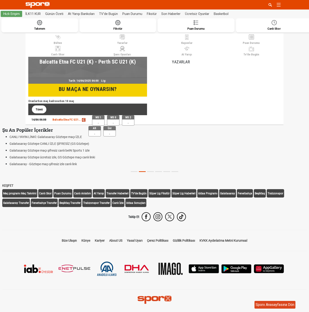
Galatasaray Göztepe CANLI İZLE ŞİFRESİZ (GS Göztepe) (49, 143)
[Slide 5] (174, 171)
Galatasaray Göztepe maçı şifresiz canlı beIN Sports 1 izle (50, 150)
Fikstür (152, 14)
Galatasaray (227, 193)
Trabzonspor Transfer (96, 203)
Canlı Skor (57, 54)
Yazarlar (122, 43)
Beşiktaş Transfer (70, 203)
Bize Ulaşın (69, 240)
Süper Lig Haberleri (183, 193)
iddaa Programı (207, 193)
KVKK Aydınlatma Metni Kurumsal (223, 240)
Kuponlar (187, 43)
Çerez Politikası (157, 240)
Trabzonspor (275, 193)
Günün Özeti (54, 14)
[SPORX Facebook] (146, 217)
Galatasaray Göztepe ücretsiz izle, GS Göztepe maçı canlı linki (52, 157)
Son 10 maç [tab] (66, 101)
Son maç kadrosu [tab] (48, 101)
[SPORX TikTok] (181, 217)
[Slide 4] (166, 171)
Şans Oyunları (122, 54)
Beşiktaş (260, 193)
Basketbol (221, 14)
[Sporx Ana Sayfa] (38, 5)
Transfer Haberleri (117, 193)
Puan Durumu (132, 14)
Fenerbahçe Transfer (44, 203)
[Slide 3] (158, 171)
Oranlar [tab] (33, 101)
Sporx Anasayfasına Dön (275, 304)
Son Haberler (171, 14)
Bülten (58, 43)
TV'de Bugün (108, 14)
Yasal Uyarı (135, 240)
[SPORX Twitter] (170, 217)
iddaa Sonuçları (135, 203)
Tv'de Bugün (251, 54)
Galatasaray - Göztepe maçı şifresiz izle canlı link (43, 164)
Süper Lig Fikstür (159, 193)
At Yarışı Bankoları (81, 14)
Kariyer (100, 240)
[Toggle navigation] (278, 5)
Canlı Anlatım (82, 193)
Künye (85, 240)
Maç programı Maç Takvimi (19, 193)
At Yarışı (186, 54)
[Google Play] (236, 268)
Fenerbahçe (245, 193)
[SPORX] (154, 299)
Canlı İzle (118, 203)
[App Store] (204, 268)
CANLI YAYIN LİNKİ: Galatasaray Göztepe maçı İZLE (46, 137)
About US (115, 240)
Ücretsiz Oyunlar (197, 14)
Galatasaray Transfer (16, 203)
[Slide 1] (142, 171)
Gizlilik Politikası (184, 240)
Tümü (39, 109)
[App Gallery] (269, 268)
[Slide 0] (134, 171)
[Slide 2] (150, 171)
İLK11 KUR (33, 14)
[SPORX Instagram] (158, 217)
